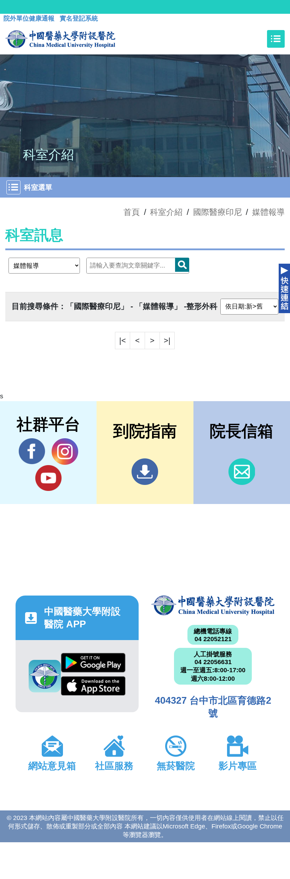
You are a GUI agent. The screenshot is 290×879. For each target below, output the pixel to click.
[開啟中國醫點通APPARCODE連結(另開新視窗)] (45, 676)
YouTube (48, 478)
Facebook (32, 451)
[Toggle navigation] (276, 39)
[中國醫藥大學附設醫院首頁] (60, 39)
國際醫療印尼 (217, 212)
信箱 (241, 471)
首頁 (131, 212)
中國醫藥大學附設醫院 (212, 605)
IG (65, 451)
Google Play (93, 664)
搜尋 (182, 265)
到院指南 (145, 471)
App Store (93, 687)
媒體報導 (268, 212)
